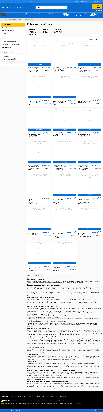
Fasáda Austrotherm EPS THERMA (84, 102)
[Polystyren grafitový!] (100, 1)
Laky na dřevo (77, 403)
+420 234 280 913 (47, 400)
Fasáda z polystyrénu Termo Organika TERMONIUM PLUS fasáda (84, 201)
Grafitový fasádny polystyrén (45, 31)
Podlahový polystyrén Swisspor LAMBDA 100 (84, 70)
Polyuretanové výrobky (25, 403)
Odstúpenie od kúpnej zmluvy (49, 396)
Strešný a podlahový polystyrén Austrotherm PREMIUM (59, 201)
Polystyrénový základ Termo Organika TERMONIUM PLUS (59, 168)
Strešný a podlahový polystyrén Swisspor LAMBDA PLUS (84, 135)
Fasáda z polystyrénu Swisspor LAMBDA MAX (34, 103)
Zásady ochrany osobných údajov (31, 396)
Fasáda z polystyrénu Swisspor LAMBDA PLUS (34, 168)
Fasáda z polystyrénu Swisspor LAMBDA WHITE (59, 103)
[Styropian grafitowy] (98, 1)
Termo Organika (5, 403)
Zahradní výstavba (37, 403)
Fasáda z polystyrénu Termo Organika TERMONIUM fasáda (34, 70)
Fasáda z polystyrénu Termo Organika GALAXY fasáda (84, 168)
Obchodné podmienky (15, 396)
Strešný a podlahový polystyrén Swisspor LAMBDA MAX (34, 269)
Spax (12, 403)
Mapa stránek (62, 396)
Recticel (16, 403)
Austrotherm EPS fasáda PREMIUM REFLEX (33, 235)
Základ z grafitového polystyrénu (58, 31)
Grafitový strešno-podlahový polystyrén (32, 32)
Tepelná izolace (47, 403)
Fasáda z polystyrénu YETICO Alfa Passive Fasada (59, 70)
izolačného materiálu (93, 287)
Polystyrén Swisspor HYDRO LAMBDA (59, 134)
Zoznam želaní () (85, 1)
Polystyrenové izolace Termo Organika (62, 403)
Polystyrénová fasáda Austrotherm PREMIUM (59, 269)
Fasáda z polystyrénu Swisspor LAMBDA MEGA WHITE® (34, 135)
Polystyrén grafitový (8, 52)
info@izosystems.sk (59, 400)
